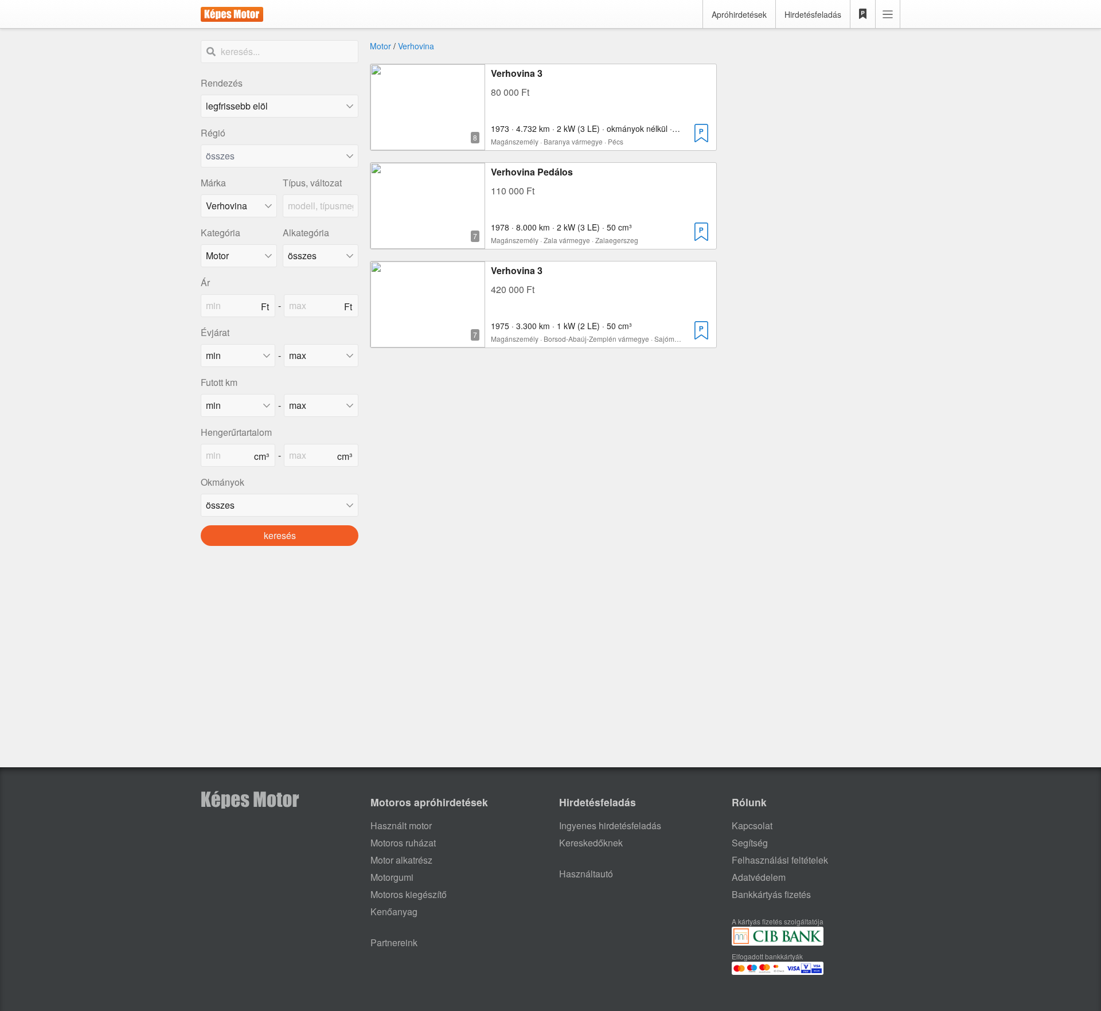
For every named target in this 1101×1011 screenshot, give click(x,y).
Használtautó (586, 873)
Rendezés (222, 82)
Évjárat (215, 332)
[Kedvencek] (863, 14)
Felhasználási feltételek (780, 859)
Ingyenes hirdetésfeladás (610, 825)
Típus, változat (312, 182)
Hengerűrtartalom (236, 432)
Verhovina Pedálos (532, 171)
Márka (213, 182)
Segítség (750, 842)
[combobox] (279, 156)
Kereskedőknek (591, 842)
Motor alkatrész (401, 859)
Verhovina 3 (516, 73)
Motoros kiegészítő (408, 894)
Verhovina (416, 46)
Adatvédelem (759, 877)
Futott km (219, 382)
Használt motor (401, 825)
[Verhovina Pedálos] (427, 241)
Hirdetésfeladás (812, 14)
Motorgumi (391, 877)
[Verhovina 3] (427, 143)
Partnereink (393, 942)
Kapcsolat (752, 825)
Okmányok (222, 482)
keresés (280, 535)
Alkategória (306, 232)
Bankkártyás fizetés (771, 894)
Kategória (220, 232)
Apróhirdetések (739, 14)
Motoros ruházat (403, 842)
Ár (205, 282)
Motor (380, 46)
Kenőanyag (393, 911)
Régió (213, 132)
